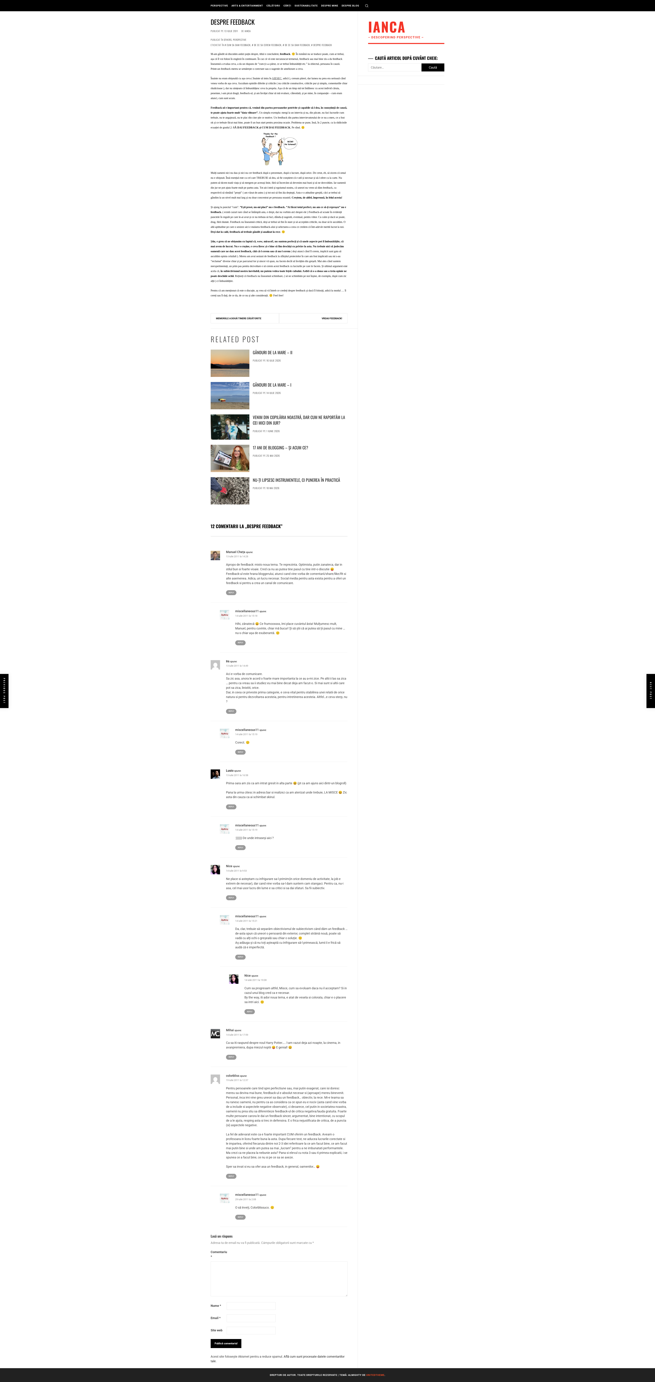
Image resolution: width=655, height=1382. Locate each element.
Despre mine (329, 5)
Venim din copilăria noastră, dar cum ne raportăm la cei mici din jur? (299, 420)
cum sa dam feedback (239, 45)
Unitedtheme (375, 1375)
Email (216, 1318)
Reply (231, 593)
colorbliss (232, 1075)
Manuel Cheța (235, 552)
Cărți (287, 5)
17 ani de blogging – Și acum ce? (280, 447)
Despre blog (350, 5)
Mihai (230, 1030)
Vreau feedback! (332, 318)
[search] (367, 5)
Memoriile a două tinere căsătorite (238, 318)
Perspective (219, 5)
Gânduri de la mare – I (272, 385)
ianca (248, 31)
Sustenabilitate (306, 5)
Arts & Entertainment (247, 5)
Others (228, 39)
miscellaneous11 (247, 611)
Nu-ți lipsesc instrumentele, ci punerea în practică (296, 480)
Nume (216, 1305)
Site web (216, 1330)
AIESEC (277, 78)
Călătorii (273, 5)
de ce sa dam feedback (297, 45)
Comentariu (218, 1254)
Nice (229, 866)
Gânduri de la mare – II (272, 352)
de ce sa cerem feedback (267, 45)
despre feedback (322, 45)
